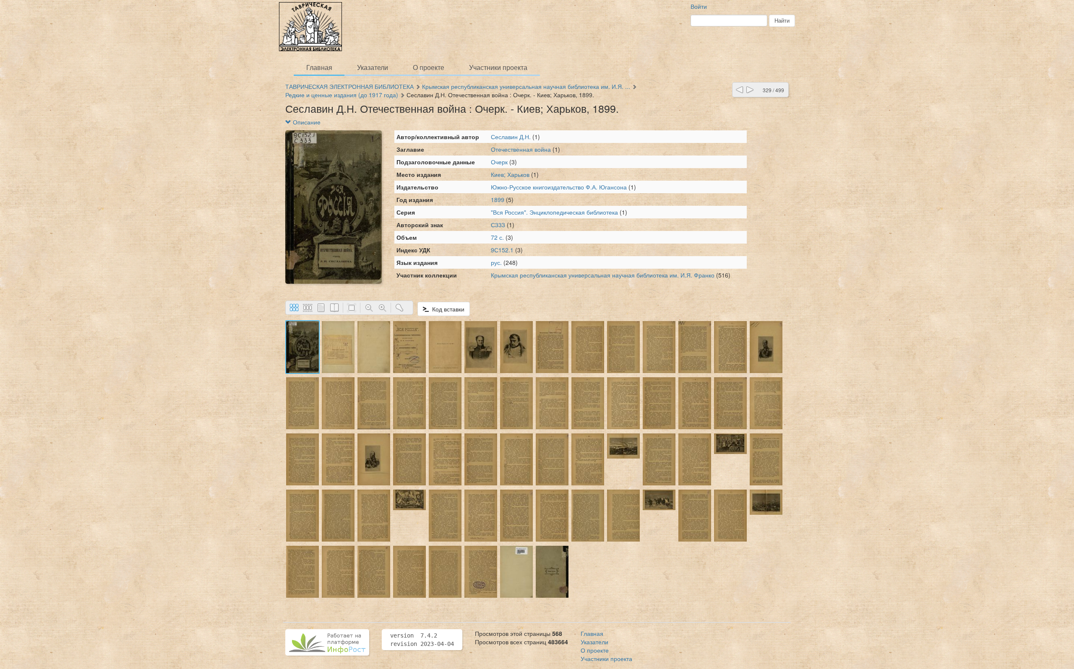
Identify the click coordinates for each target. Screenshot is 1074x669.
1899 (497, 199)
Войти (699, 6)
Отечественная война (522, 149)
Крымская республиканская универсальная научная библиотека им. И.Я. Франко (602, 275)
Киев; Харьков (510, 174)
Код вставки (446, 309)
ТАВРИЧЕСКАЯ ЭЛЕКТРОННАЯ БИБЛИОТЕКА (349, 86)
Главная (319, 67)
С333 (498, 224)
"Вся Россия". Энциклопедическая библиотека (555, 212)
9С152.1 (502, 250)
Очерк (500, 162)
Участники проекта (498, 67)
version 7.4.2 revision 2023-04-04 (422, 639)
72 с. (497, 237)
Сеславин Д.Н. (511, 136)
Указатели (372, 67)
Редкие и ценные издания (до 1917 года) (341, 95)
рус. (496, 262)
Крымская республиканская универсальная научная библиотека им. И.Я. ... (526, 86)
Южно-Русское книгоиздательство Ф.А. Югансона (559, 187)
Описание (306, 122)
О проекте (428, 67)
